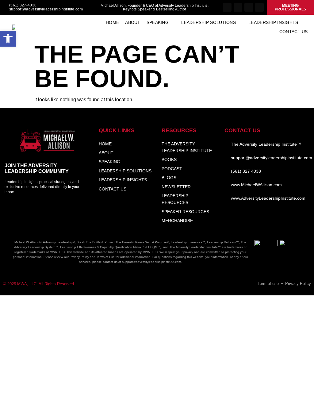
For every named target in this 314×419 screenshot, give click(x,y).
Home (112, 22)
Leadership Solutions (208, 22)
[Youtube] (259, 7)
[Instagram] (238, 7)
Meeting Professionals (290, 7)
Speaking (158, 22)
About (132, 22)
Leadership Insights (273, 22)
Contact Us (293, 31)
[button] (8, 39)
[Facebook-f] (227, 7)
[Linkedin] (248, 7)
